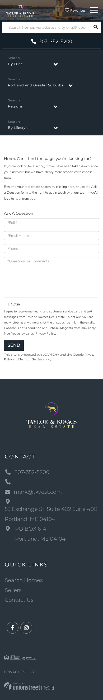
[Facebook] (12, 628)
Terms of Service (31, 359)
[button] (95, 27)
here (71, 186)
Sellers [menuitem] (13, 590)
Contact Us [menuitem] (19, 600)
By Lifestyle (18, 127)
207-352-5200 (55, 41)
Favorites (77, 10)
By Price (15, 64)
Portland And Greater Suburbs (35, 85)
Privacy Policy (45, 333)
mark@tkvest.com (38, 492)
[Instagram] (26, 628)
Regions (15, 106)
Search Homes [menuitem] (24, 580)
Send (14, 345)
